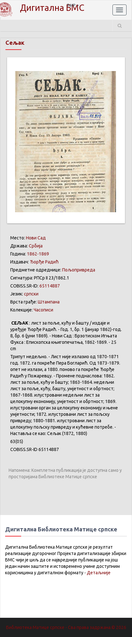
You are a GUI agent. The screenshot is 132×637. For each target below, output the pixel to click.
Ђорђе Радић (44, 261)
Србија (36, 245)
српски (31, 293)
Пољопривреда (78, 269)
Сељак (14, 42)
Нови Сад (36, 237)
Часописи (43, 309)
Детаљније (99, 572)
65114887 (49, 285)
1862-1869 (38, 253)
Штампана (49, 301)
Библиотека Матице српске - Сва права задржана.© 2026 (66, 627)
